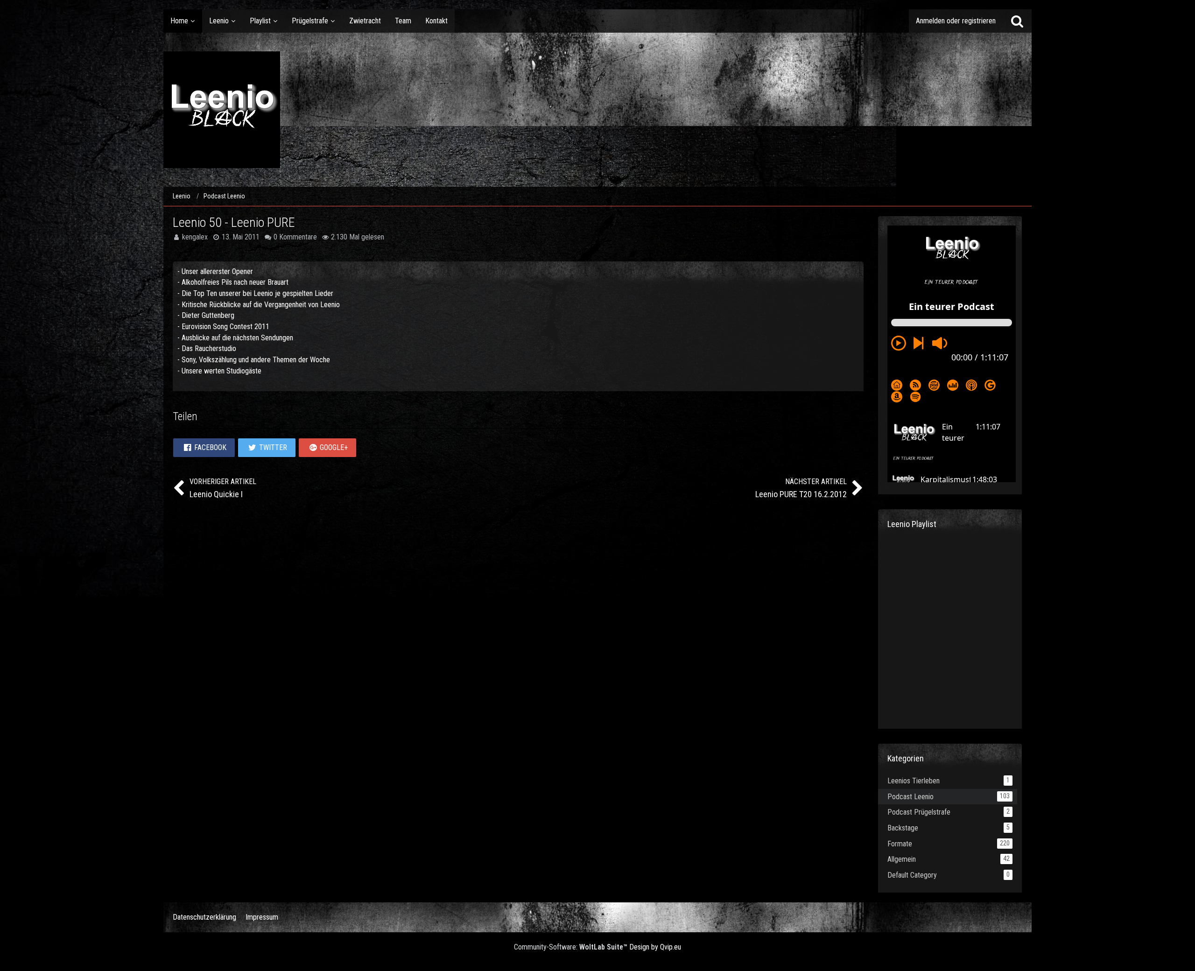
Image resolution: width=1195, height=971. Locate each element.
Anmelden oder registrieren (956, 20)
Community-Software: (570, 947)
